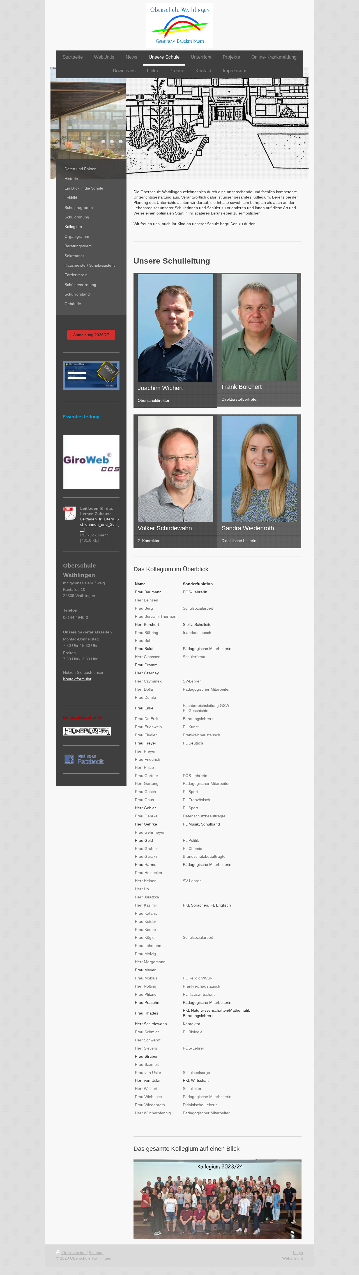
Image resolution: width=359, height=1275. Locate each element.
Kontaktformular (77, 679)
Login (298, 1252)
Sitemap (96, 1252)
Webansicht (292, 1258)
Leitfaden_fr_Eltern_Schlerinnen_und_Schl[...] (99, 524)
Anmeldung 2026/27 (91, 335)
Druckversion (74, 1252)
